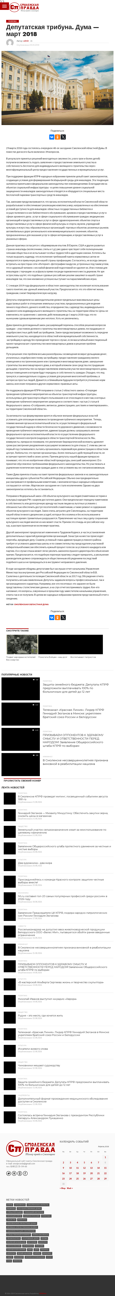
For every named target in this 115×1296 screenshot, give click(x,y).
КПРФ (9, 1205)
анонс (37, 1253)
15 (105, 1168)
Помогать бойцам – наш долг (52, 657)
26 (84, 1178)
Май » (70, 1188)
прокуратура (13, 1238)
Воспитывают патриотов (83, 657)
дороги (43, 1242)
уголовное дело (31, 1238)
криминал (28, 1246)
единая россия (31, 1216)
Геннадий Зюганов (34, 1212)
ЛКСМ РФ (11, 1220)
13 (91, 1168)
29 (105, 1178)
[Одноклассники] (57, 137)
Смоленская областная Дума (31, 604)
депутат (11, 1253)
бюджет (47, 1253)
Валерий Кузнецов (16, 1242)
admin (26, 41)
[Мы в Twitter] (8, 1173)
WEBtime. (43, 1293)
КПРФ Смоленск (40, 1235)
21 (98, 1173)
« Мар (63, 1188)
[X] (63, 137)
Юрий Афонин (24, 1253)
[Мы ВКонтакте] (14, 1173)
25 (77, 1178)
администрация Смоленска (21, 1231)
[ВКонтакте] (51, 137)
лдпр (9, 1257)
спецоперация (14, 1212)
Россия (39, 1246)
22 (105, 1173)
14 (98, 1168)
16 (63, 1173)
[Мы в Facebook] (25, 1173)
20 (91, 1173)
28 (98, 1178)
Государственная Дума (29, 1208)
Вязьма (17, 1261)
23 (63, 1178)
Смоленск (20, 1205)
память (44, 1250)
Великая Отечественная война (22, 1227)
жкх (30, 1250)
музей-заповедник (35, 1257)
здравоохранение (16, 1250)
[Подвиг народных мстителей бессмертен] (22, 653)
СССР (49, 1257)
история (32, 1242)
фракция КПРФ (14, 1216)
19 (84, 1173)
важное (11, 1208)
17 (70, 1173)
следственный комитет (18, 1235)
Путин (44, 1238)
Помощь (46, 1216)
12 (84, 1168)
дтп (36, 1250)
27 (91, 1178)
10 (70, 1168)
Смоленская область (38, 1205)
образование (13, 1246)
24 (70, 1178)
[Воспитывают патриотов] (87, 653)
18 (77, 1173)
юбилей (19, 1257)
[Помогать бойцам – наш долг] (54, 653)
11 (77, 1168)
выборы (22, 1220)
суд (9, 1261)
